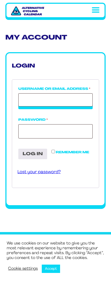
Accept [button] (51, 269)
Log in (33, 154)
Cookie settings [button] (23, 269)
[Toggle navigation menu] (95, 11)
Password (44, 120)
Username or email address (55, 89)
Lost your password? (39, 172)
